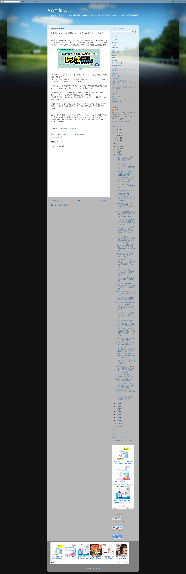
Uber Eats (115, 73)
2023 (117, 138)
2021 (117, 424)
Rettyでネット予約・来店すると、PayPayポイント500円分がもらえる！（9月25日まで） (125, 247)
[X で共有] (79, 134)
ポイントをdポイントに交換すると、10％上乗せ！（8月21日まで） (125, 361)
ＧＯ (113, 50)
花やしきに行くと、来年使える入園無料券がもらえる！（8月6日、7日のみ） (125, 368)
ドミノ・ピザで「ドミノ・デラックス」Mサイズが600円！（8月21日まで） (125, 374)
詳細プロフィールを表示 (120, 121)
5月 (117, 409)
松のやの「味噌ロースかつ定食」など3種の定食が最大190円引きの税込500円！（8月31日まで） (125, 239)
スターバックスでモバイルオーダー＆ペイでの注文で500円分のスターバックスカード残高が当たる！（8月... (125, 332)
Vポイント (115, 76)
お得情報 (59, 137)
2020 (117, 426)
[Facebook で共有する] (81, 134)
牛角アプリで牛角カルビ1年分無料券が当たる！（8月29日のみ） (125, 198)
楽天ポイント (116, 102)
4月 (117, 412)
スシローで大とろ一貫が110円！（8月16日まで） (125, 343)
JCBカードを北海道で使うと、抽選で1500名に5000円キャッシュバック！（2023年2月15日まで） (125, 213)
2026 (117, 129)
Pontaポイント (117, 63)
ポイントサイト (117, 89)
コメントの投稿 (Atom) (62, 205)
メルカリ (115, 91)
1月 (117, 420)
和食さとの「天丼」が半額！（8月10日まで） (124, 380)
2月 (117, 417)
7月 (117, 403)
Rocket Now (116, 65)
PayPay (115, 60)
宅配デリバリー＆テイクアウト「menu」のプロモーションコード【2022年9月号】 (126, 166)
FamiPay (115, 47)
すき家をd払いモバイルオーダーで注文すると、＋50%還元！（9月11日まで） (125, 205)
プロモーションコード (119, 86)
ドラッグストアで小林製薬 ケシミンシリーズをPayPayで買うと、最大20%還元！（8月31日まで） (125, 230)
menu (114, 55)
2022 (117, 141)
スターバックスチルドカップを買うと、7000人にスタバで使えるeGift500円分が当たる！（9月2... (126, 271)
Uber (114, 71)
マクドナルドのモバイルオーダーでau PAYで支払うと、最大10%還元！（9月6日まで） (125, 221)
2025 (117, 132)
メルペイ (115, 94)
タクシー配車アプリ (119, 81)
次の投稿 (54, 200)
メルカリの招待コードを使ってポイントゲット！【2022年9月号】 (125, 179)
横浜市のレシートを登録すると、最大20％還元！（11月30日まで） (125, 158)
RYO (116, 110)
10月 (118, 149)
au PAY (114, 40)
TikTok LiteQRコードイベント (122, 440)
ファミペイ (116, 83)
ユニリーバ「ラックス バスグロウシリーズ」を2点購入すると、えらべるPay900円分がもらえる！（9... (125, 263)
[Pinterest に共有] (83, 134)
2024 (117, 135)
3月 (117, 414)
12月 (118, 143)
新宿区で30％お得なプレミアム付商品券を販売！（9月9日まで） (125, 293)
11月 (118, 146)
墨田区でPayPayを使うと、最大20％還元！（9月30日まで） (126, 391)
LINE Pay (115, 53)
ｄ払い (114, 45)
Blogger (97, 568)
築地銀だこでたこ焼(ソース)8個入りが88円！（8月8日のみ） (125, 355)
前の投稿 (103, 200)
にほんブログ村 (117, 530)
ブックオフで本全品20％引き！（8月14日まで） (125, 339)
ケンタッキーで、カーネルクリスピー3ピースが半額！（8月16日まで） (125, 385)
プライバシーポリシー (119, 438)
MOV (114, 58)
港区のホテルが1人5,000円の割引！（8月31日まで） (125, 299)
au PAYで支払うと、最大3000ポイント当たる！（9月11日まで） (126, 254)
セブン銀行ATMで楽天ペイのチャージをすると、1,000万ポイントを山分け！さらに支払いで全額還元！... (125, 306)
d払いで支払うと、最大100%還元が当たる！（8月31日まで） (125, 397)
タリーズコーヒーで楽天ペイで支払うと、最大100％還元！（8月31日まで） (125, 349)
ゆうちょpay (116, 96)
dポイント (115, 42)
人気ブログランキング (118, 521)
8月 (117, 155)
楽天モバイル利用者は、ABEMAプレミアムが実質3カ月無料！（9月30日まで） (125, 286)
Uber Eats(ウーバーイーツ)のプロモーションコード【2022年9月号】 (125, 192)
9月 (117, 152)
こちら (70, 128)
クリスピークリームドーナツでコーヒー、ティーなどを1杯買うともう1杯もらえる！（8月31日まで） (125, 323)
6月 (117, 406)
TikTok (114, 68)
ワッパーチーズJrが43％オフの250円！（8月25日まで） (125, 279)
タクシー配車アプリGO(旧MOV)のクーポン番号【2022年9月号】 (125, 173)
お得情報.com (59, 10)
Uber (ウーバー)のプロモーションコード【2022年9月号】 (126, 185)
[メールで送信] (75, 134)
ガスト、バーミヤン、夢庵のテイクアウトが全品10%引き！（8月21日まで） (125, 315)
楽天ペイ (115, 99)
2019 (117, 429)
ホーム (79, 200)
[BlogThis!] (77, 134)
